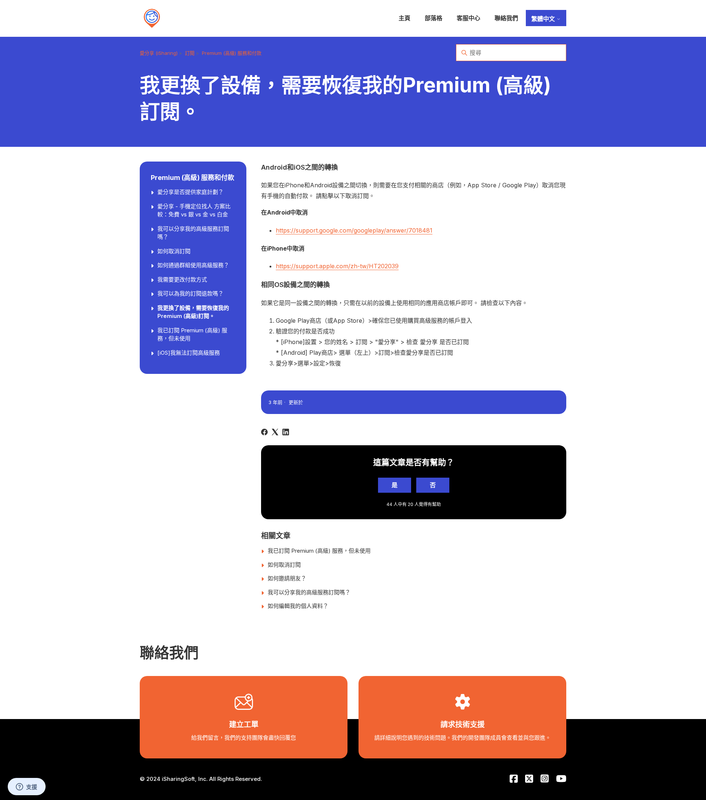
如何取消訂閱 (173, 251)
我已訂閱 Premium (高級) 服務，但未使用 (192, 334)
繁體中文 (543, 18)
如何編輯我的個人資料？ (298, 605)
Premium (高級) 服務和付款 (231, 53)
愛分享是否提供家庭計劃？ (190, 191)
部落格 (433, 18)
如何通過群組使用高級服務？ (193, 265)
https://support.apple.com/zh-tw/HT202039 (337, 266)
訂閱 (190, 53)
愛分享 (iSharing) (159, 53)
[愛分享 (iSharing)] (152, 18)
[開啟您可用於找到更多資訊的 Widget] (26, 787)
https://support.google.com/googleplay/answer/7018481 (354, 230)
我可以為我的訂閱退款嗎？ (190, 293)
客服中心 (468, 18)
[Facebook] (264, 432)
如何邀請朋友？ (287, 578)
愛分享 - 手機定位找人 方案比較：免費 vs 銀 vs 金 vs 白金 (194, 210)
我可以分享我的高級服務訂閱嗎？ (193, 233)
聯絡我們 (506, 18)
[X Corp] (275, 432)
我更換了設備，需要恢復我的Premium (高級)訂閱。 (193, 312)
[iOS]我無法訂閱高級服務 (188, 352)
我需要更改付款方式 (182, 279)
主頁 (404, 18)
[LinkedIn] (285, 432)
